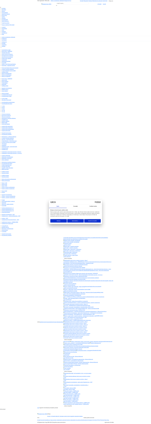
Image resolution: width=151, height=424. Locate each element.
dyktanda (4, 202)
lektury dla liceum (6, 180)
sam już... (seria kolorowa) (8, 139)
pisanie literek (5, 148)
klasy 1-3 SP (4, 183)
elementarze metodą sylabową (9, 118)
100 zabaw (4, 143)
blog (3, 34)
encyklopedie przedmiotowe (8, 102)
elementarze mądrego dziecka (8, 162)
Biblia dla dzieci (5, 169)
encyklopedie (5, 19)
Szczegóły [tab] (75, 206)
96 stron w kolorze (6, 117)
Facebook (86, 420)
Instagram (90, 420)
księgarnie (4, 38)
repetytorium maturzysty (7, 223)
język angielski (5, 81)
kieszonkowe (5, 230)
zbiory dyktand (5, 159)
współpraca (4, 32)
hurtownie (4, 40)
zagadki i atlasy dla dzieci (7, 167)
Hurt (70, 0)
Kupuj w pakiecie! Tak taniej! (8, 24)
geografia (4, 84)
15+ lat (3, 111)
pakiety (41, 322)
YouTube (95, 420)
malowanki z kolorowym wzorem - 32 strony (12, 153)
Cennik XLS (105, 0)
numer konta (67, 416)
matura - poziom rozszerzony (8, 197)
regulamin (4, 44)
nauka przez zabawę (6, 58)
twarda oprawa (5, 173)
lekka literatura (5, 21)
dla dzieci (4, 9)
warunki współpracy (45, 420)
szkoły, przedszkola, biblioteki (8, 37)
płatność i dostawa (59, 416)
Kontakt (82, 0)
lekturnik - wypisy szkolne (7, 204)
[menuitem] (76, 8)
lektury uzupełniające (6, 75)
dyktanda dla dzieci (6, 61)
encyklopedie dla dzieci (7, 103)
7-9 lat (3, 109)
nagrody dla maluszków (7, 126)
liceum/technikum (6, 212)
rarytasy (4, 8)
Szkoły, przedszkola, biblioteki (57, 0)
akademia (4, 145)
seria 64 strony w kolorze (7, 55)
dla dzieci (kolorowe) (6, 100)
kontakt (3, 43)
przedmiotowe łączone (7, 94)
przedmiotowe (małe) (6, 96)
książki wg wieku (5, 23)
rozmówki (4, 231)
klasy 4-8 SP (4, 191)
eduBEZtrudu (5, 119)
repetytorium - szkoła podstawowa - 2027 (11, 216)
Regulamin (86, 0)
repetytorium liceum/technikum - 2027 (10, 219)
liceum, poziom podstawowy (8, 187)
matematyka (4, 83)
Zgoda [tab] (58, 206)
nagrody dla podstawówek (8, 129)
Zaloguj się (111, 0)
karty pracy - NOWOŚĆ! (7, 51)
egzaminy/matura (6, 14)
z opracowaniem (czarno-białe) (9, 70)
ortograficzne (5, 226)
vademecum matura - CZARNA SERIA (10, 222)
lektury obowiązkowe (6, 73)
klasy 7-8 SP (4, 185)
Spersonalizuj (75, 220)
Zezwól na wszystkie (92, 220)
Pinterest (102, 420)
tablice (3, 16)
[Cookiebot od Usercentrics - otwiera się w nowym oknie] (95, 202)
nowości (4, 27)
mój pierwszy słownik (6, 134)
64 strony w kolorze (6, 115)
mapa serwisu (53, 420)
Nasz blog (106, 420)
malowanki (4, 59)
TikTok (98, 420)
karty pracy (4, 15)
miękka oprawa (5, 171)
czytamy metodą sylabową (8, 69)
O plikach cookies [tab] (93, 206)
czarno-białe (4, 98)
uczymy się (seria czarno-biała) (8, 142)
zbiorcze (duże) (5, 93)
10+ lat (3, 110)
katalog (3, 46)
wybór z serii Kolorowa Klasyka (9, 64)
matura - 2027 (5, 218)
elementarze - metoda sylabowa (9, 136)
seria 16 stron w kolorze (7, 54)
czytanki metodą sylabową (8, 138)
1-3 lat (3, 106)
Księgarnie (66, 0)
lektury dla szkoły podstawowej (9, 179)
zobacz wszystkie (68, 258)
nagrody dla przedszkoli (7, 127)
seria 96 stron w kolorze (7, 57)
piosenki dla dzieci (6, 166)
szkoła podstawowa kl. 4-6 (8, 209)
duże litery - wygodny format (8, 65)
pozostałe (4, 62)
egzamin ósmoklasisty (7, 88)
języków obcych (5, 227)
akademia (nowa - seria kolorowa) (9, 146)
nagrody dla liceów (6, 130)
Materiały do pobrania (97, 0)
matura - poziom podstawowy (8, 196)
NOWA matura (5, 89)
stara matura (5, 91)
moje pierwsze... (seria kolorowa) (9, 141)
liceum (3, 192)
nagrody (4, 31)
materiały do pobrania (62, 420)
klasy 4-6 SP (4, 184)
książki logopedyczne (6, 165)
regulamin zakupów (74, 416)
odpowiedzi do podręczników (77, 420)
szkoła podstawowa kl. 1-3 (8, 208)
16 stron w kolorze (6, 114)
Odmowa (58, 220)
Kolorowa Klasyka (6, 124)
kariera (68, 420)
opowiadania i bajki (6, 50)
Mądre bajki (4, 122)
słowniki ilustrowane (6, 133)
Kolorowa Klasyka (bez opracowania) (10, 68)
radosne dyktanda (6, 155)
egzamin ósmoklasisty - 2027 (8, 214)
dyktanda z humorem (7, 158)
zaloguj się (4, 42)
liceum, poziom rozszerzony (8, 188)
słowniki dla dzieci (6, 52)
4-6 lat (3, 107)
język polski (4, 80)
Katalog (90, 0)
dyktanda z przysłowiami (7, 157)
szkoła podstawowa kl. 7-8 (8, 210)
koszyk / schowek (51, 416)
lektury (3, 11)
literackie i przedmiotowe (7, 228)
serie (3, 30)
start (38, 407)
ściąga (3, 200)
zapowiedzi (4, 28)
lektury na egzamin (6, 76)
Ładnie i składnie (5, 121)
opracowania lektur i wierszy (8, 201)
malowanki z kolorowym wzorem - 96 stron (11, 151)
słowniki (4, 18)
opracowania (5, 12)
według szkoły (5, 72)
